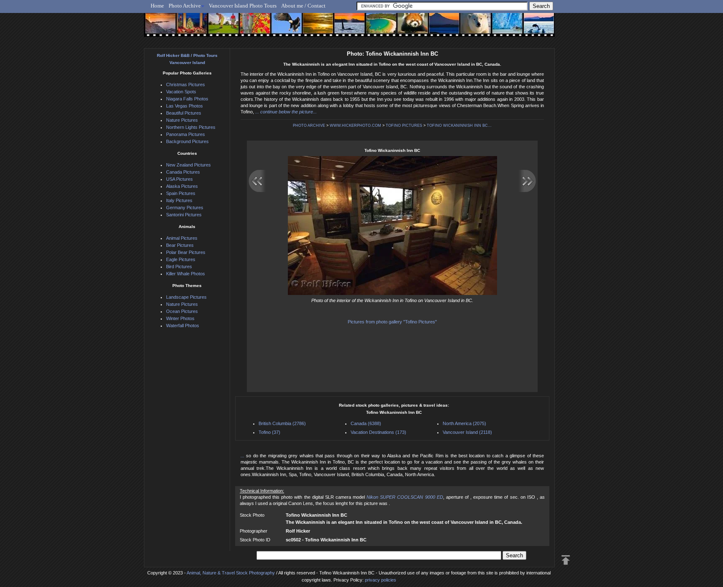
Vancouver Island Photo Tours (243, 6)
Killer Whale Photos (185, 273)
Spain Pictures (180, 193)
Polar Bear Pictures (185, 252)
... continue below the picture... (286, 111)
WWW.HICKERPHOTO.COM (355, 125)
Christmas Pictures (185, 84)
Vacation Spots (181, 91)
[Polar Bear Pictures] (469, 28)
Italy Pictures (179, 200)
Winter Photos (180, 318)
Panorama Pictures (185, 134)
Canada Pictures (183, 171)
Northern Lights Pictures (190, 127)
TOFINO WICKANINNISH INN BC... (459, 125)
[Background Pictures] (314, 28)
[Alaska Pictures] (500, 28)
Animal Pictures (181, 238)
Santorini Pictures (184, 214)
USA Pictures (179, 179)
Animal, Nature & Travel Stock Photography (231, 572)
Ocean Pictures (182, 311)
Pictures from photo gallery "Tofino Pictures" (392, 321)
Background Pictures (187, 141)
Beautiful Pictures (183, 112)
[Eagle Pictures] (283, 28)
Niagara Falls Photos (187, 98)
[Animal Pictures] (407, 28)
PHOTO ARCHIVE (309, 125)
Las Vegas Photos (184, 105)
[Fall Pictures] (252, 28)
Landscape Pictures (186, 297)
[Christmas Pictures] (190, 28)
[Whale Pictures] (345, 28)
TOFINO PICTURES (404, 125)
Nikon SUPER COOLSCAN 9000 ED (405, 497)
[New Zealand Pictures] (438, 28)
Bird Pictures (179, 266)
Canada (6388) (366, 423)
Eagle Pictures (180, 259)
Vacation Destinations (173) (378, 432)
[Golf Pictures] (221, 28)
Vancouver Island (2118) (467, 432)
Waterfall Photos (182, 325)
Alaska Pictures (182, 186)
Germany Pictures (184, 207)
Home (157, 6)
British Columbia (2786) (282, 423)
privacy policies (380, 579)
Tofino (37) (269, 432)
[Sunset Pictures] (159, 28)
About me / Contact (303, 6)
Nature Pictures (182, 120)
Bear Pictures (180, 245)
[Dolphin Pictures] (531, 28)
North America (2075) (464, 423)
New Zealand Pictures (188, 164)
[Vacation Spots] (376, 28)
